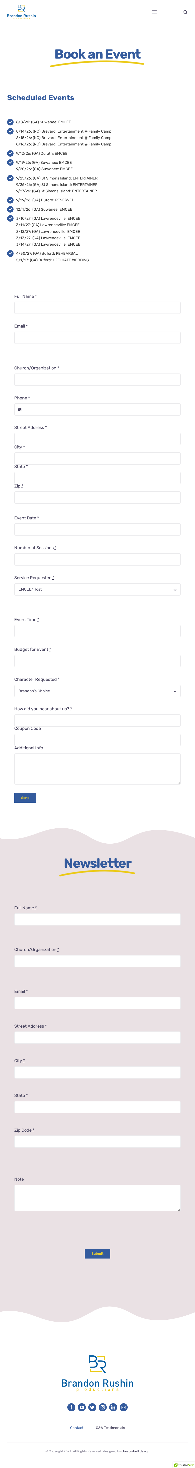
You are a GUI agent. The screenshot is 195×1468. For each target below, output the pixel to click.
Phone (22, 398)
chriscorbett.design (136, 1451)
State (21, 466)
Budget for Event (32, 649)
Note (19, 1179)
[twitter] (92, 1407)
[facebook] (71, 1407)
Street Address (30, 427)
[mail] (124, 1407)
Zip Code (24, 1130)
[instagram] (103, 1407)
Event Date (26, 518)
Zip (18, 486)
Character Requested (37, 679)
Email (21, 326)
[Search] (185, 12)
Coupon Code (27, 728)
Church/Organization (36, 368)
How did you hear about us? (43, 709)
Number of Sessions (35, 547)
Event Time (26, 619)
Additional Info (28, 748)
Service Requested (34, 577)
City (19, 447)
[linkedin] (113, 1407)
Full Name (25, 296)
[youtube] (82, 1407)
